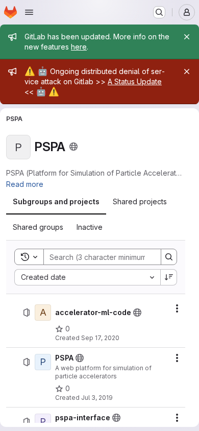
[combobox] (87, 277)
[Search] (169, 257)
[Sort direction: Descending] (169, 277)
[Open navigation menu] (29, 12)
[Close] (187, 37)
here (79, 46)
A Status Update (135, 81)
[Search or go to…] (159, 12)
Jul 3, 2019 (97, 397)
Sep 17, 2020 (100, 338)
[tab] (56, 201)
